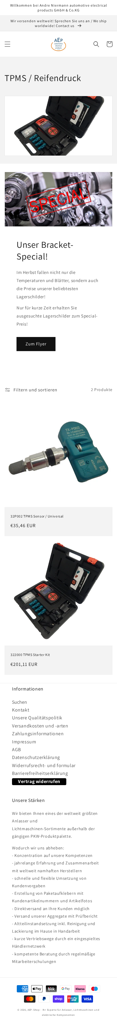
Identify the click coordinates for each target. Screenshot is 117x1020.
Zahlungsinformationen (38, 733)
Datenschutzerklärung (36, 757)
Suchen (19, 702)
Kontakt (20, 710)
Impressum (24, 742)
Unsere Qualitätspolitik (37, 718)
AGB (16, 749)
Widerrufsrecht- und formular (44, 765)
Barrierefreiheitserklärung (40, 773)
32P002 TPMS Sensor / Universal (37, 516)
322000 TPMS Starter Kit (30, 654)
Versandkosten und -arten (40, 726)
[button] (7, 44)
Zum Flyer (36, 344)
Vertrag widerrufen (39, 781)
